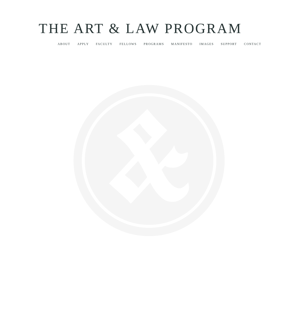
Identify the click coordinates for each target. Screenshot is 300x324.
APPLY (83, 44)
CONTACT (252, 44)
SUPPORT (229, 44)
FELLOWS (128, 44)
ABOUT (64, 44)
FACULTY (104, 44)
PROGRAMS (154, 44)
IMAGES (206, 44)
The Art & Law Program (140, 28)
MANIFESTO (181, 44)
